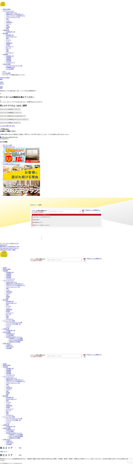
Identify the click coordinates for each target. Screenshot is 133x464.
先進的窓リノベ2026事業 (16, 338)
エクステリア (10, 52)
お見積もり (9, 345)
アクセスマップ (10, 62)
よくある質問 (10, 69)
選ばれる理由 (6, 9)
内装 (7, 28)
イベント (8, 325)
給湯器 (8, 27)
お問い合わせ (5, 137)
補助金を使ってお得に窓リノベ (14, 14)
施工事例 (5, 33)
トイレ (8, 20)
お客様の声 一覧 (10, 32)
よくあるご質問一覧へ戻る (7, 126)
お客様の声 (6, 30)
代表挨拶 (8, 57)
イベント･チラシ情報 (9, 321)
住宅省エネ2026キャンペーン (14, 337)
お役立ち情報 (6, 64)
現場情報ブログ (10, 67)
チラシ (8, 327)
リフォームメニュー (8, 11)
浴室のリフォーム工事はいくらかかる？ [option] (41, 225)
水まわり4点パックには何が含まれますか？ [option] (42, 217)
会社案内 (5, 54)
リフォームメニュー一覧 (13, 17)
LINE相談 (8, 348)
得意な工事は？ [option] (36, 219)
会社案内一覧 (10, 56)
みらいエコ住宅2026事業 (16, 340)
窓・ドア (8, 48)
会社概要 (8, 61)
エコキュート (10, 46)
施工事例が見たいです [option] (37, 222)
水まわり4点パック (11, 12)
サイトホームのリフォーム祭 (14, 65)
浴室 (7, 19)
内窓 (7, 25)
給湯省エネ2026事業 (14, 341)
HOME (5, 267)
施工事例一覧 (10, 35)
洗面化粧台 (9, 22)
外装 (7, 51)
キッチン (8, 23)
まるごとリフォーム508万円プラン (15, 15)
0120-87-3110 (14, 137)
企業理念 (8, 59)
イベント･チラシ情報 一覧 (13, 324)
